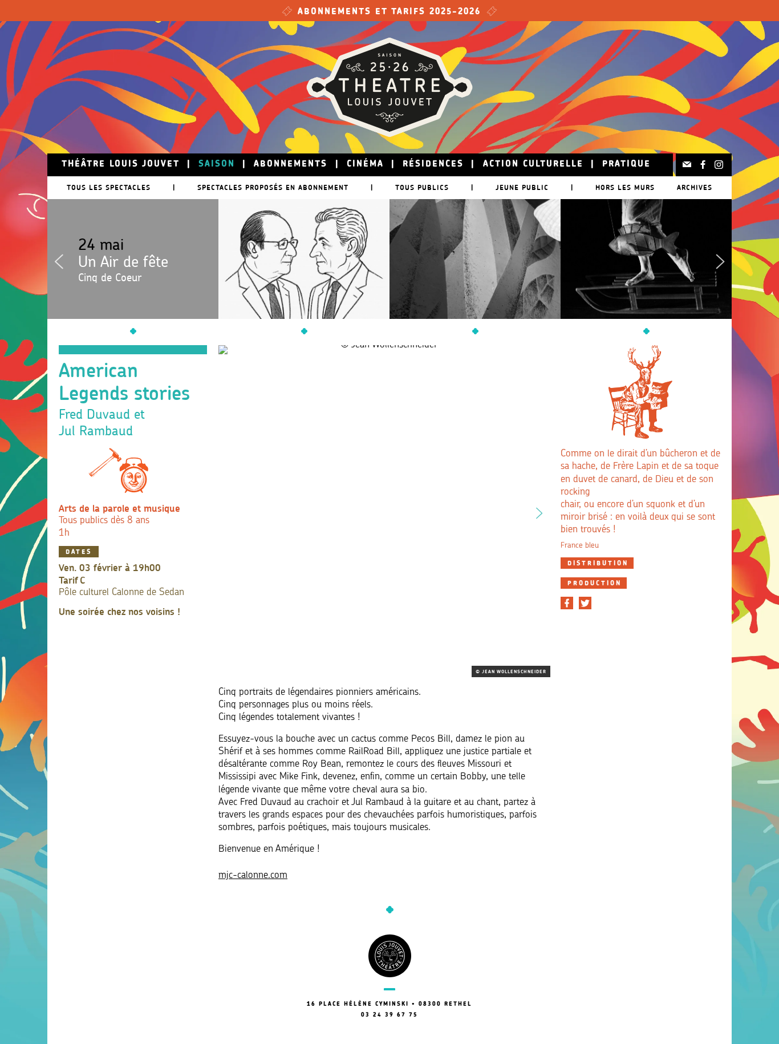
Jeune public (522, 187)
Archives (694, 187)
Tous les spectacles (109, 187)
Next (720, 259)
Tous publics (422, 187)
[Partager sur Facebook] (567, 603)
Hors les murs (625, 187)
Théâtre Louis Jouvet (121, 164)
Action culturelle (533, 164)
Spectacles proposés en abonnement (272, 187)
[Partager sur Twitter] (585, 603)
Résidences (433, 164)
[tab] (597, 563)
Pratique (626, 164)
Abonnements (290, 164)
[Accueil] (389, 87)
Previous (58, 259)
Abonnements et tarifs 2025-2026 (389, 12)
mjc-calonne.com (252, 875)
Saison (216, 164)
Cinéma (365, 164)
